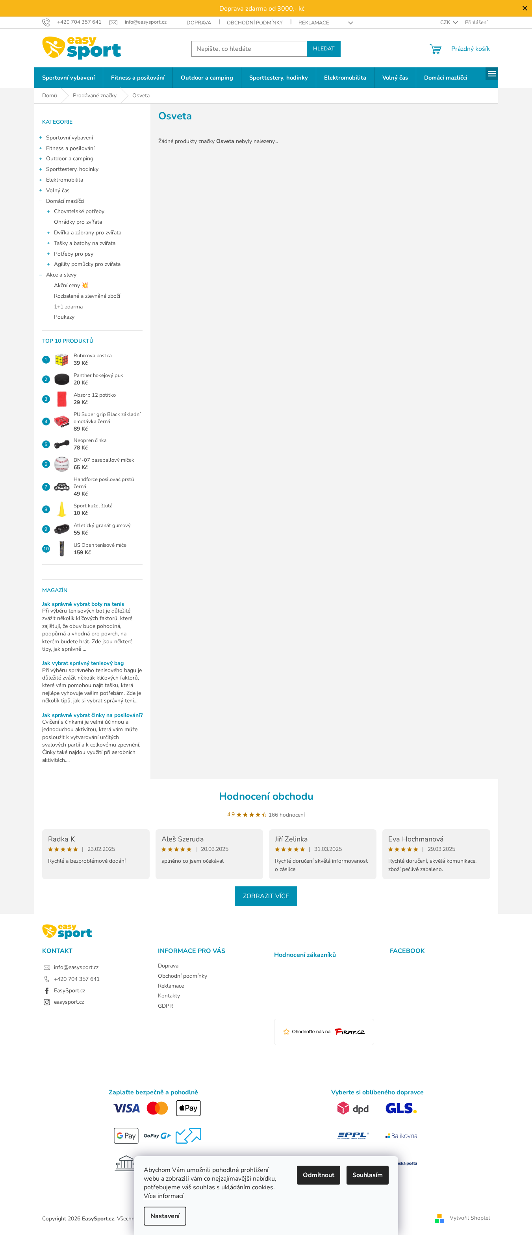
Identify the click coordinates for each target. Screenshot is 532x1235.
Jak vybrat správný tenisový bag (83, 663)
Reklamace (313, 22)
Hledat (323, 48)
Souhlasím (367, 1175)
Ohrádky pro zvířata (78, 222)
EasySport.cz (69, 990)
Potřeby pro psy (73, 254)
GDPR (165, 1006)
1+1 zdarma (68, 306)
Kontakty (169, 995)
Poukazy (64, 317)
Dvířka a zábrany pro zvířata (87, 232)
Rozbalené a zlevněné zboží (87, 296)
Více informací (164, 1196)
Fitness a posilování (70, 148)
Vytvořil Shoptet (470, 1218)
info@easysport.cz (76, 967)
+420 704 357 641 (77, 979)
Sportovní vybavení (69, 137)
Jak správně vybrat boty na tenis (83, 604)
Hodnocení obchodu (266, 796)
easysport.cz (69, 1002)
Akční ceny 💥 (71, 285)
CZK (445, 22)
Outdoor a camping (69, 158)
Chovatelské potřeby (79, 211)
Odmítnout (318, 1175)
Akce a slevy (61, 275)
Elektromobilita (64, 180)
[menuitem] (68, 77)
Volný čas (58, 190)
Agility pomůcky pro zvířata (87, 264)
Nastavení (165, 1216)
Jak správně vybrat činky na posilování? (92, 715)
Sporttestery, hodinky (72, 169)
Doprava (199, 22)
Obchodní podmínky (255, 22)
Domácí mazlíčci (65, 201)
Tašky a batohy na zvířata (84, 243)
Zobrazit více (266, 896)
